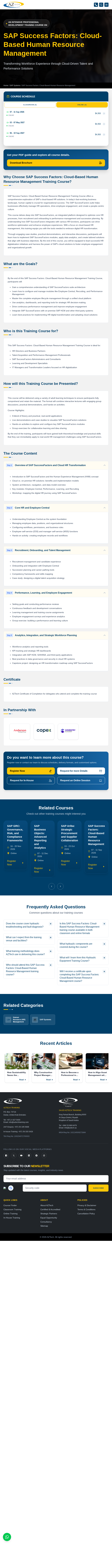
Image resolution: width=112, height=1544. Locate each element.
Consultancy (46, 1222)
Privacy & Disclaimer (86, 1205)
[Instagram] (44, 1155)
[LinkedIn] (29, 1155)
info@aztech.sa (70, 1128)
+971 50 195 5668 (21, 1127)
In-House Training (12, 1217)
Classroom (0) (30, 105)
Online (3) (82, 105)
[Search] (101, 5)
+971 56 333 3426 (25, 1132)
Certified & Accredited (50, 1209)
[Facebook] (6, 1155)
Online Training (11, 1213)
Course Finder (10, 1205)
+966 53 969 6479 (69, 1125)
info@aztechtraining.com (19, 1122)
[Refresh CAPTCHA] (10, 1188)
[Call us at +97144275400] (96, 5)
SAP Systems (15, 85)
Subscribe (98, 1188)
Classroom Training (12, 1209)
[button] (51, 886)
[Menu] (106, 5)
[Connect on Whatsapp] (7, 1537)
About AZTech (46, 1205)
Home (6, 85)
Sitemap (44, 1226)
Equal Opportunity (48, 1217)
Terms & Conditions (86, 1209)
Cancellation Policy (86, 1213)
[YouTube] (21, 1155)
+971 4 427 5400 (13, 1120)
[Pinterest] (36, 1155)
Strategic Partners (48, 1213)
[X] (13, 1155)
